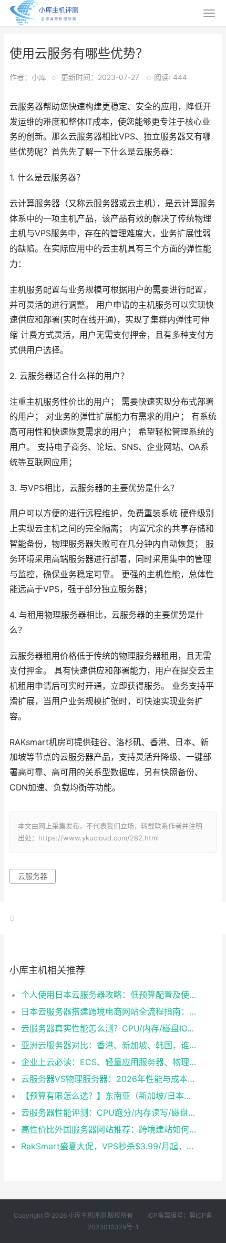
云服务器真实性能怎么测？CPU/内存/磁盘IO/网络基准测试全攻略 (109, 1028)
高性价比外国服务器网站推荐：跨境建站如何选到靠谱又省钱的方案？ (109, 1129)
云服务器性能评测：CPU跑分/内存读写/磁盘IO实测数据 (109, 1112)
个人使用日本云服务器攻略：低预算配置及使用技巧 (109, 994)
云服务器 (32, 875)
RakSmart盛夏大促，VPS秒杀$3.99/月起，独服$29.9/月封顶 (109, 1146)
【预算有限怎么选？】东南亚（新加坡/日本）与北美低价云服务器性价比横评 (109, 1095)
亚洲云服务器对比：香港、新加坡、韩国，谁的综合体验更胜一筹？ (109, 1045)
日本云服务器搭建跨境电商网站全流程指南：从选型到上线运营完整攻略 (109, 1011)
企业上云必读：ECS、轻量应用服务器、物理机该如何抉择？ (109, 1062)
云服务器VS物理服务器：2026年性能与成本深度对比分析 (109, 1079)
